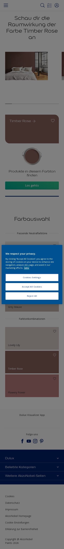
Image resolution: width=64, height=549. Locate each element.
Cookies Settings (32, 277)
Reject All (32, 296)
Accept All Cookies (32, 286)
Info (26, 268)
